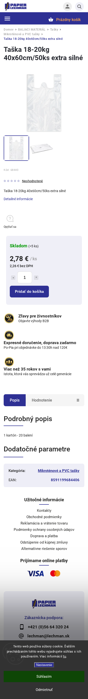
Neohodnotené (32, 181)
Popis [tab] (15, 400)
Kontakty (44, 510)
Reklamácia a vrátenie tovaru (44, 523)
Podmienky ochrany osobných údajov (44, 529)
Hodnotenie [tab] (42, 400)
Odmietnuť (44, 690)
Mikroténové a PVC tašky (58, 471)
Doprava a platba (44, 536)
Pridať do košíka (29, 291)
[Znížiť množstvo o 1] (13, 277)
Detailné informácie (18, 199)
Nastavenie (44, 665)
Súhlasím (44, 676)
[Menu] (7, 18)
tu (64, 656)
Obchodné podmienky (44, 517)
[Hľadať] (79, 6)
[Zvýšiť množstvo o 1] (36, 277)
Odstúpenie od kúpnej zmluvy (44, 542)
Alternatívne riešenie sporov (44, 548)
